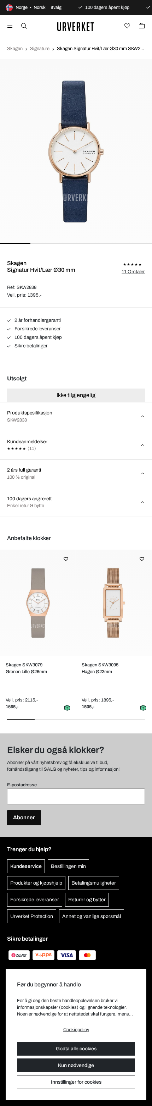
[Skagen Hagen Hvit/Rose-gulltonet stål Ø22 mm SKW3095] (113, 602)
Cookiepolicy (76, 1029)
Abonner (24, 817)
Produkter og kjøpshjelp (36, 883)
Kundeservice (26, 866)
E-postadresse (22, 784)
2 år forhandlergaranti (37, 320)
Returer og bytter (87, 899)
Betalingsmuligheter (93, 883)
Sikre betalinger (30, 345)
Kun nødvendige (76, 1065)
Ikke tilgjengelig (76, 395)
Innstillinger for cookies (76, 1082)
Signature (39, 48)
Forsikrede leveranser (37, 328)
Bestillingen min (68, 866)
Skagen (15, 48)
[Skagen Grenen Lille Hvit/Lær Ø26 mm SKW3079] (37, 602)
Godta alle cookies (76, 1048)
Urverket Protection (31, 916)
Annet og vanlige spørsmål (91, 916)
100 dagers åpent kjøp (37, 337)
